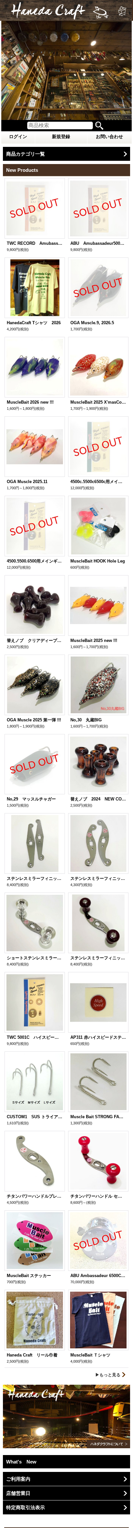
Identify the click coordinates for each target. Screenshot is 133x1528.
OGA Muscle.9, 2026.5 (92, 322)
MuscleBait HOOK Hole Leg (97, 561)
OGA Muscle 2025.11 (27, 481)
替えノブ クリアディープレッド (35, 640)
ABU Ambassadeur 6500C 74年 (98, 1275)
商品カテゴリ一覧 (25, 154)
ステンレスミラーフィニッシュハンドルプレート (98, 878)
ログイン (18, 136)
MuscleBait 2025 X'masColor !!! (98, 402)
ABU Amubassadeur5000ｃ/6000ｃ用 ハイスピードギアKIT (98, 243)
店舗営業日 (18, 1493)
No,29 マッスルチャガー (31, 799)
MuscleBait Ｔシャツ (90, 1355)
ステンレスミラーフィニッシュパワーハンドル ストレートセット (35, 878)
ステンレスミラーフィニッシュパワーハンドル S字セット (98, 957)
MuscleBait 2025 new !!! (93, 640)
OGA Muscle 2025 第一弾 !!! (34, 719)
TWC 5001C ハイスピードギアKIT (35, 1037)
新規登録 (61, 136)
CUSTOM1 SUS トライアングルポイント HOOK (35, 1116)
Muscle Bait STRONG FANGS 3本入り (98, 1116)
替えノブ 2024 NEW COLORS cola (98, 799)
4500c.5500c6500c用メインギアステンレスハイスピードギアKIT (98, 481)
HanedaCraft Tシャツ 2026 (34, 322)
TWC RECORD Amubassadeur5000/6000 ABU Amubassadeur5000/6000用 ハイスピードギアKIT (35, 243)
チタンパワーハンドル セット (98, 1196)
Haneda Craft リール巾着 (32, 1355)
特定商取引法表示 (25, 1507)
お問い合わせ (109, 136)
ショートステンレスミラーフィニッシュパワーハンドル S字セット (35, 957)
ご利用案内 (18, 1479)
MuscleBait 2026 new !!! (30, 402)
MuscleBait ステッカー (31, 1275)
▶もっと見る (107, 1374)
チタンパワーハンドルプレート (35, 1196)
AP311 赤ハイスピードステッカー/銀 (98, 1037)
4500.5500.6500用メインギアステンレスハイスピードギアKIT (35, 561)
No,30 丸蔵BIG (86, 719)
